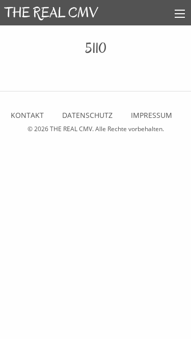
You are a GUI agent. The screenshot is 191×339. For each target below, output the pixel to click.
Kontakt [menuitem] (27, 115)
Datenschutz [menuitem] (87, 115)
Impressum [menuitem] (151, 115)
